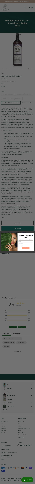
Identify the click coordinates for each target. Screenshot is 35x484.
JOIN (26, 248)
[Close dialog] (33, 234)
